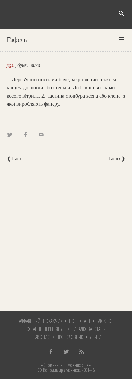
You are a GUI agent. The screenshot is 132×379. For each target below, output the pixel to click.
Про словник (69, 337)
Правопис (40, 337)
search (121, 13)
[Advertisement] (66, 245)
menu (121, 39)
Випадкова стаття (88, 329)
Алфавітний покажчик (40, 321)
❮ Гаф (14, 158)
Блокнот (105, 321)
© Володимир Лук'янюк (58, 370)
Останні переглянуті (45, 329)
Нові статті (79, 321)
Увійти (95, 337)
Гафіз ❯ (116, 158)
